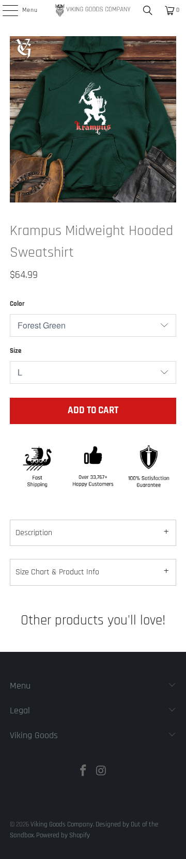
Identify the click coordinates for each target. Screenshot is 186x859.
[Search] (148, 10)
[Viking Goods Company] (93, 10)
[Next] (168, 119)
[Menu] (4, 10)
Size (15, 351)
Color (17, 304)
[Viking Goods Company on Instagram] (102, 772)
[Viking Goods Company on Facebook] (83, 772)
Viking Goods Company (61, 824)
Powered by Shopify (63, 835)
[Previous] (17, 119)
